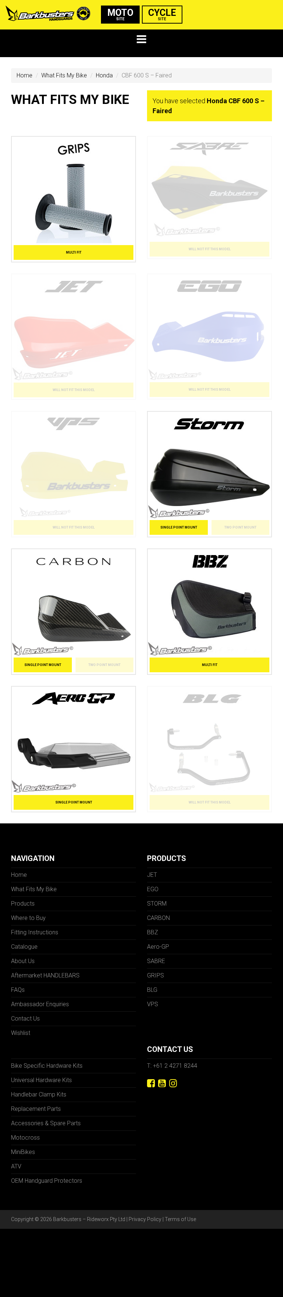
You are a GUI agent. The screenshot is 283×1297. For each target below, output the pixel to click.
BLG (152, 989)
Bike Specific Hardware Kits (47, 1065)
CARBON (158, 917)
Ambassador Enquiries (40, 1004)
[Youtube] (162, 1083)
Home (24, 75)
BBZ (152, 932)
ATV (16, 1166)
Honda (104, 75)
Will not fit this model (210, 249)
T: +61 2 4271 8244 (172, 1065)
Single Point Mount (178, 527)
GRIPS (155, 975)
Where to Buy (28, 917)
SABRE (156, 961)
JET (152, 874)
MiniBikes (23, 1151)
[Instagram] (173, 1083)
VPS (152, 1004)
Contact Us (25, 1018)
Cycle (162, 14)
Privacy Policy (145, 1219)
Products (23, 903)
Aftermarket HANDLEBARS (45, 975)
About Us (23, 961)
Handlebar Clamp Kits (38, 1094)
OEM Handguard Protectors (46, 1180)
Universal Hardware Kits (41, 1080)
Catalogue (24, 946)
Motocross (25, 1137)
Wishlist (20, 1032)
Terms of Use (180, 1219)
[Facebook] (151, 1083)
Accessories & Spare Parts (46, 1123)
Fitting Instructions (34, 932)
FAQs (18, 989)
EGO (152, 889)
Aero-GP (158, 946)
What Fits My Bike (64, 75)
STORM (157, 903)
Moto (120, 14)
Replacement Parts (36, 1108)
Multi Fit (73, 252)
